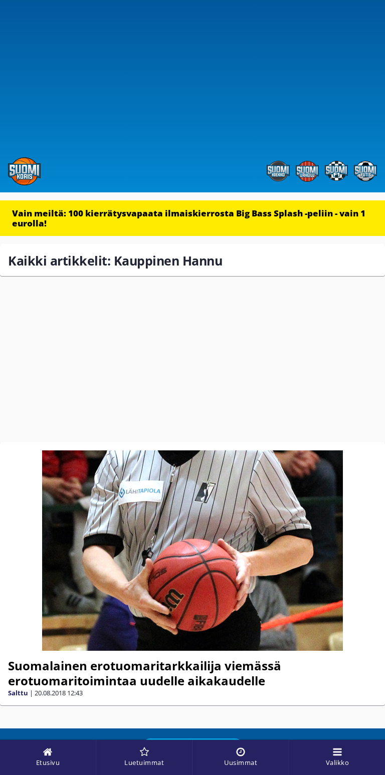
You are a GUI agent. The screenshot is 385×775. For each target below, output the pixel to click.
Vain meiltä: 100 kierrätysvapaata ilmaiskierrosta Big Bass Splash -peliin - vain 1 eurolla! (188, 218)
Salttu (18, 692)
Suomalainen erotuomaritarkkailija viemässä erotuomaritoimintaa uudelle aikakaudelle (144, 673)
